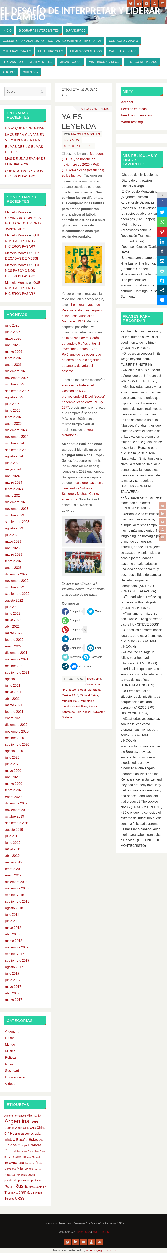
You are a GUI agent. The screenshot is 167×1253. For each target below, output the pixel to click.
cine (98, 678)
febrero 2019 (14, 869)
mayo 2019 (13, 849)
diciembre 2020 (16, 724)
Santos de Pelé (71, 711)
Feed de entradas (134, 109)
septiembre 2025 (17, 391)
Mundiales (87, 700)
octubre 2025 (14, 384)
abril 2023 (12, 548)
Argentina (12, 1031)
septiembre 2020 (17, 744)
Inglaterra (10, 1162)
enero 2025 (13, 423)
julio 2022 (12, 607)
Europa (22, 1145)
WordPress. (101, 1232)
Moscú (28, 1168)
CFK (26, 1127)
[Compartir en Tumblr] (71, 648)
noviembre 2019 (17, 810)
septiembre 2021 (17, 672)
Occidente (21, 1175)
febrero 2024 (14, 489)
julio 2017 (12, 973)
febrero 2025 (14, 417)
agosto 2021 (14, 679)
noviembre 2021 (17, 659)
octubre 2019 (14, 816)
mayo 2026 (13, 338)
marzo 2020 (13, 783)
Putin (8, 1186)
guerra (17, 1156)
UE (32, 1192)
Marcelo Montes (85, 134)
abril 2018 (12, 934)
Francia (34, 1145)
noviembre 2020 (17, 731)
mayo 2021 (13, 692)
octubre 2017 (14, 954)
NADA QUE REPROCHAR (24, 128)
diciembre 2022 (16, 574)
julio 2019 (12, 836)
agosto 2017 (14, 967)
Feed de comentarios (136, 115)
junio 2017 (12, 980)
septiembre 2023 (17, 522)
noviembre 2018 (17, 888)
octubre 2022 (14, 587)
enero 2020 (13, 797)
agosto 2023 (14, 528)
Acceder (127, 102)
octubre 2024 (14, 443)
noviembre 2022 (17, 580)
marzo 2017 (13, 1000)
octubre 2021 (14, 666)
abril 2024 (12, 476)
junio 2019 (12, 842)
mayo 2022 (13, 620)
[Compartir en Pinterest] (71, 629)
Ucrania (23, 1192)
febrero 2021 (14, 711)
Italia (21, 1162)
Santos (93, 706)
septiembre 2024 (17, 450)
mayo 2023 (13, 541)
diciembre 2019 (16, 803)
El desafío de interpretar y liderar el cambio (80, 14)
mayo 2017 (13, 986)
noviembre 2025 (17, 378)
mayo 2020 (13, 770)
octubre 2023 (14, 515)
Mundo (69, 146)
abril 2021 (12, 698)
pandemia (10, 1180)
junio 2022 (12, 613)
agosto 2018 (14, 908)
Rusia (9, 1064)
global (82, 689)
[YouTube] (162, 521)
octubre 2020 (14, 738)
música (9, 1174)
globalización (20, 1151)
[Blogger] (162, 529)
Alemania (34, 1115)
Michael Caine (89, 695)
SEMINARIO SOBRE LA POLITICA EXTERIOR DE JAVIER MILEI (24, 223)
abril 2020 (12, 777)
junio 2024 (12, 463)
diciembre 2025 (16, 371)
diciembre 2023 (16, 502)
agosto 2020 (14, 751)
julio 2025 (12, 404)
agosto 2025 (14, 397)
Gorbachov (33, 1151)
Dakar (9, 1038)
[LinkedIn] (162, 513)
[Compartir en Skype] (92, 657)
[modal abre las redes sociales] (65, 666)
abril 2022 (12, 626)
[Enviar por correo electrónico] (94, 648)
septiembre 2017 (17, 960)
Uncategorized (15, 1077)
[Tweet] (94, 611)
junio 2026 (12, 332)
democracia (32, 1133)
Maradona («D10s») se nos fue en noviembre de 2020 (83, 159)
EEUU (9, 1139)
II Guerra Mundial (31, 1157)
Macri (40, 1163)
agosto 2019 (14, 829)
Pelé (84, 706)
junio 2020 (12, 764)
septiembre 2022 (17, 593)
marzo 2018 (13, 941)
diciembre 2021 (16, 652)
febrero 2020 (14, 790)
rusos (32, 1187)
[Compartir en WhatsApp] (71, 620)
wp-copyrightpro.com (101, 1250)
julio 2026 (12, 325)
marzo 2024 (13, 482)
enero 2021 (13, 718)
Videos (10, 1083)
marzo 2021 (13, 705)
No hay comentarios (94, 109)
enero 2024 (13, 495)
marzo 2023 (13, 554)
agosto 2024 (14, 456)
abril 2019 (12, 855)
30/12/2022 (72, 140)
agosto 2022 (14, 600)
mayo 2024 (13, 469)
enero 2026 (13, 364)
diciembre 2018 (16, 882)
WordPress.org (132, 122)
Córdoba (18, 1133)
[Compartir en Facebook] (71, 611)
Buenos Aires (13, 1127)
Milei (20, 1168)
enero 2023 (13, 567)
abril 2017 (12, 993)
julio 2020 (12, 757)
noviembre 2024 (17, 436)
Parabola (83, 1232)
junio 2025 (12, 410)
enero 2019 (13, 875)
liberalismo (30, 1163)
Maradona (94, 689)
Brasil (90, 678)
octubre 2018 (14, 895)
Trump (9, 1192)
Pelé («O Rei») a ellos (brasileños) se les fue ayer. (83, 170)
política (36, 1180)
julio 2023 (12, 535)
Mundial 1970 (70, 700)
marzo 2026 (13, 351)
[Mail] (162, 537)
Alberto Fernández (15, 1115)
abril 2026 (12, 345)
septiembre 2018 (17, 901)
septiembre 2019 (17, 823)
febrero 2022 (14, 639)
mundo (66, 706)
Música (10, 1051)
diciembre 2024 (16, 430)
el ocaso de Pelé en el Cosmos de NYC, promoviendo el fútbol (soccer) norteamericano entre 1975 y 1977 (83, 396)
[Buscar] (41, 92)
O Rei (76, 706)
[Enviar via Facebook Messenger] (80, 666)
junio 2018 (12, 921)
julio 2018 (12, 914)
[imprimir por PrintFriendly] (71, 657)
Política (10, 1057)
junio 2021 (12, 685)
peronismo (24, 1180)
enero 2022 (13, 646)
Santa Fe (40, 1186)
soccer (87, 711)
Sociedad (85, 146)
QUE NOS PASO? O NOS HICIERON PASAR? (23, 241)
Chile (33, 1127)
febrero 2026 (14, 358)
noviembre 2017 (17, 947)
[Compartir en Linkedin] (71, 638)
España (21, 1139)
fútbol (72, 689)
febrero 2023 (14, 561)
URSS (19, 1198)
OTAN (31, 1174)
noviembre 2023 (17, 509)
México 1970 (70, 695)
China (41, 1128)
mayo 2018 (13, 928)
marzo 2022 (13, 633)
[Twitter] (162, 505)
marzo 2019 (13, 862)
